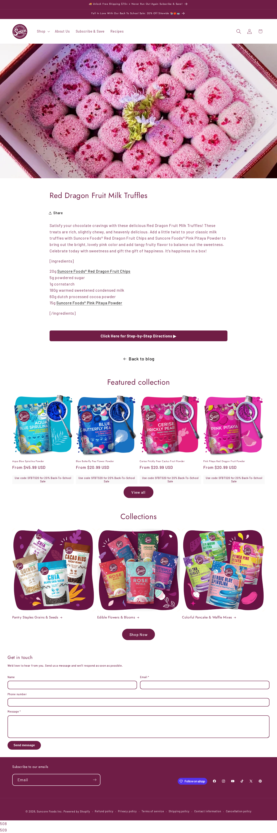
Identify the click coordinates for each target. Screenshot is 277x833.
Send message (24, 745)
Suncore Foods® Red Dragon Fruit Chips (93, 271)
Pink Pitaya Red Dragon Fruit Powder (224, 461)
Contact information (207, 811)
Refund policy (104, 811)
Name (11, 677)
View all (138, 492)
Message (14, 711)
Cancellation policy (239, 811)
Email (144, 677)
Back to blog (142, 358)
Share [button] (58, 213)
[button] (43, 31)
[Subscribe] (94, 780)
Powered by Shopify (77, 811)
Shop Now (138, 634)
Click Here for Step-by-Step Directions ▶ (138, 336)
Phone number (17, 694)
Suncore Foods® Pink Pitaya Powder (89, 302)
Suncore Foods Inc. (50, 811)
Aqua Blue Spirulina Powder (28, 461)
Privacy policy (127, 811)
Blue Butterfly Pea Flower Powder (95, 461)
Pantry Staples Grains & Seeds (35, 617)
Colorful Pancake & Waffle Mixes (207, 617)
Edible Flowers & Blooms (116, 617)
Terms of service (153, 811)
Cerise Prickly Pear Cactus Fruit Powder (162, 461)
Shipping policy (179, 811)
